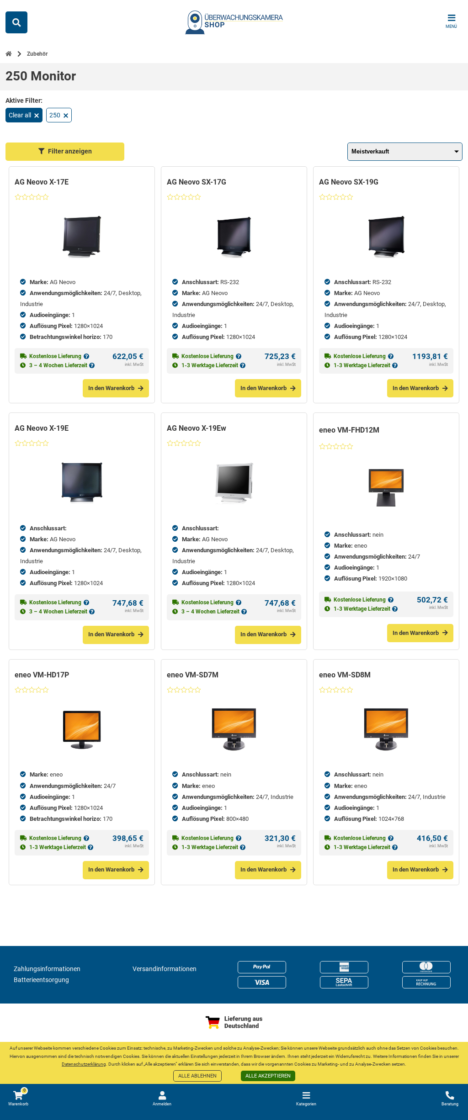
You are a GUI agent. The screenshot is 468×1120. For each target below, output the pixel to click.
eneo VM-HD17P (42, 675)
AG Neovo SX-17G (196, 182)
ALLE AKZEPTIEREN (268, 1076)
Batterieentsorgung (41, 979)
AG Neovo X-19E (42, 428)
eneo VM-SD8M (345, 675)
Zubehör (37, 54)
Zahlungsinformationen (47, 968)
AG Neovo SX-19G (348, 182)
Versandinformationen (165, 968)
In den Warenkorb (111, 388)
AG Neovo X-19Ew (196, 428)
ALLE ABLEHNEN (197, 1076)
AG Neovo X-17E (42, 182)
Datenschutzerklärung (84, 1064)
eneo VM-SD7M (192, 675)
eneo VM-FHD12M (349, 430)
